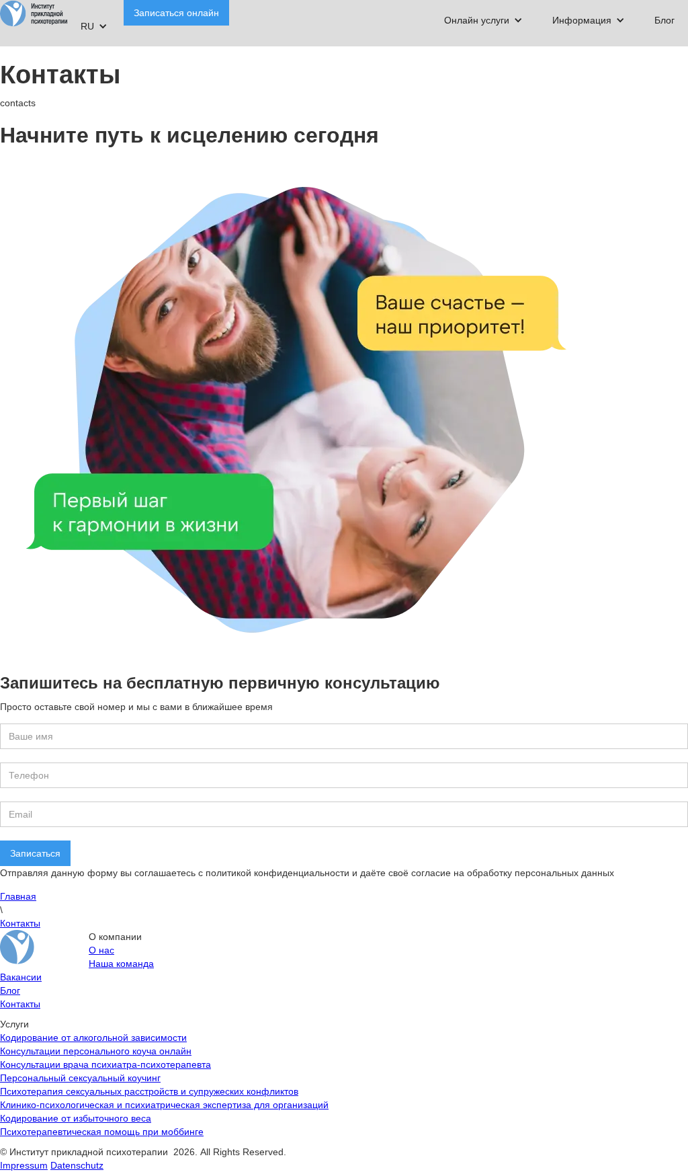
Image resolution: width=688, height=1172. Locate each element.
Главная (18, 896)
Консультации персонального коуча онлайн (95, 1051)
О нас (101, 950)
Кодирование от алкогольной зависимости (93, 1037)
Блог (664, 20)
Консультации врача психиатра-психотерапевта (105, 1064)
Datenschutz (76, 1165)
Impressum (24, 1165)
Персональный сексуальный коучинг (80, 1077)
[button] (483, 20)
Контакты (20, 923)
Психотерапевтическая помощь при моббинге (102, 1131)
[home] (33, 13)
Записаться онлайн (176, 12)
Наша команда (121, 963)
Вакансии (21, 977)
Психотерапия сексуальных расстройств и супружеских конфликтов (149, 1091)
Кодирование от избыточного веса (75, 1118)
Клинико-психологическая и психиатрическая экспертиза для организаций (164, 1104)
